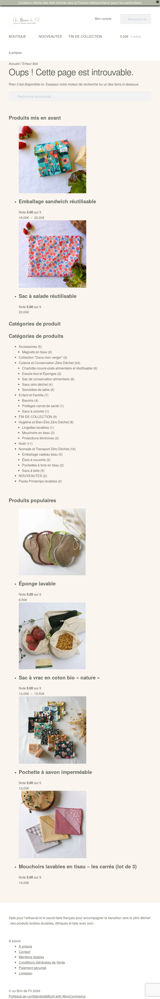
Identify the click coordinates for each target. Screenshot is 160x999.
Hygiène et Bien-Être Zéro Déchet (44, 422)
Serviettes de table (36, 389)
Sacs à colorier (33, 411)
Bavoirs (27, 400)
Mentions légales (31, 956)
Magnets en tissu (34, 352)
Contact (24, 951)
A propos (25, 946)
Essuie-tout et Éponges (39, 373)
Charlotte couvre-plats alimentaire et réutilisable (57, 368)
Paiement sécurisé (32, 967)
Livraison (25, 973)
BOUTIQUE (17, 36)
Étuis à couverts (34, 459)
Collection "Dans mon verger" (40, 357)
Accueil (14, 63)
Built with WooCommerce (66, 996)
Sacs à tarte (31, 470)
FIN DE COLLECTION (85, 36)
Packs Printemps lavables (38, 481)
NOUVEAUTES (50, 36)
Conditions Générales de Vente (42, 962)
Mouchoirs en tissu (36, 432)
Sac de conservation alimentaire (46, 379)
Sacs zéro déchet (35, 384)
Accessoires (28, 346)
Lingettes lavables (35, 427)
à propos (15, 52)
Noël (22, 443)
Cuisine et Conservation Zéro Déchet (46, 362)
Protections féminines (38, 438)
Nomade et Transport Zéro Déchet (44, 448)
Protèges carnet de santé (40, 405)
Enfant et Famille (31, 395)
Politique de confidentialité (28, 996)
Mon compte (103, 18)
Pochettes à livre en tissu (40, 465)
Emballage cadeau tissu (40, 454)
